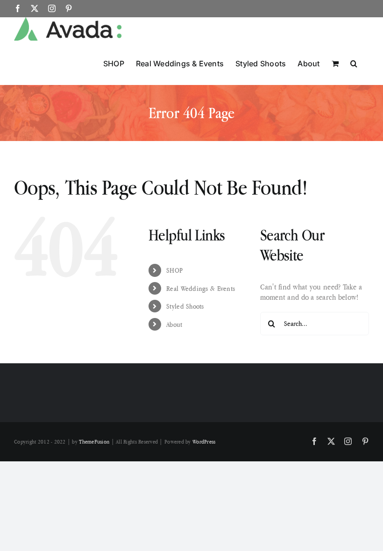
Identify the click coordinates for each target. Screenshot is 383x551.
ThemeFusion (94, 441)
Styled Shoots (185, 306)
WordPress (203, 441)
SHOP (174, 270)
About (174, 324)
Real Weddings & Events (200, 288)
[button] (353, 63)
